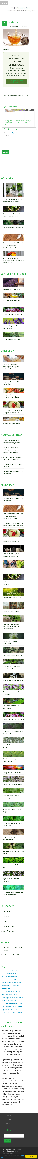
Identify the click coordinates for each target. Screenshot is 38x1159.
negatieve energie (13, 994)
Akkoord (31, 1156)
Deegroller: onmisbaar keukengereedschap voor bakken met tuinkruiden (11, 450)
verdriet (16, 1009)
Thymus (4, 1010)
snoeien (15, 1003)
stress (8, 1006)
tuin (12, 1009)
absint (8, 971)
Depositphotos (8, 1153)
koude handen (15, 985)
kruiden (6, 988)
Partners (7, 1123)
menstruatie (4, 992)
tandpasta (14, 1007)
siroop (16, 1000)
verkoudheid (7, 1012)
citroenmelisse (12, 977)
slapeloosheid (7, 1003)
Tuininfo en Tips (8, 931)
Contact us (8, 1115)
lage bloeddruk (15, 989)
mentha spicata (13, 992)
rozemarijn (6, 1000)
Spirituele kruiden (8, 926)
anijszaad (14, 971)
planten (19, 997)
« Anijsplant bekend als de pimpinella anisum (15, 96)
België (15, 973)
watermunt (14, 1012)
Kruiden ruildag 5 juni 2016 (11, 955)
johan (16, 26)
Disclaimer (8, 1119)
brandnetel (20, 974)
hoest (7, 982)
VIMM (19, 1149)
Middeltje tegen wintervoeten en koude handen (29, 125)
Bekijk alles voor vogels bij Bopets (16, 81)
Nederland (5, 994)
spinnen (20, 1003)
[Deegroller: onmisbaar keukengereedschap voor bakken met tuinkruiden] (10, 110)
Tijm (8, 1009)
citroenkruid (4, 977)
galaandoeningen (6, 979)
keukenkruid (18, 982)
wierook (20, 1012)
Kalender (6, 916)
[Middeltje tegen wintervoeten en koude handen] (29, 110)
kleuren (8, 985)
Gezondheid (7, 911)
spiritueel (4, 1007)
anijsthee (14, 22)
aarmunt (4, 971)
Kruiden (5, 921)
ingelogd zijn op (15, 133)
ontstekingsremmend (8, 998)
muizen (19, 992)
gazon (11, 979)
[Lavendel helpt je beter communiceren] (20, 110)
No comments (25, 26)
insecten (12, 982)
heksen (17, 979)
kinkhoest (4, 985)
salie (11, 1000)
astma (9, 973)
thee (19, 1006)
